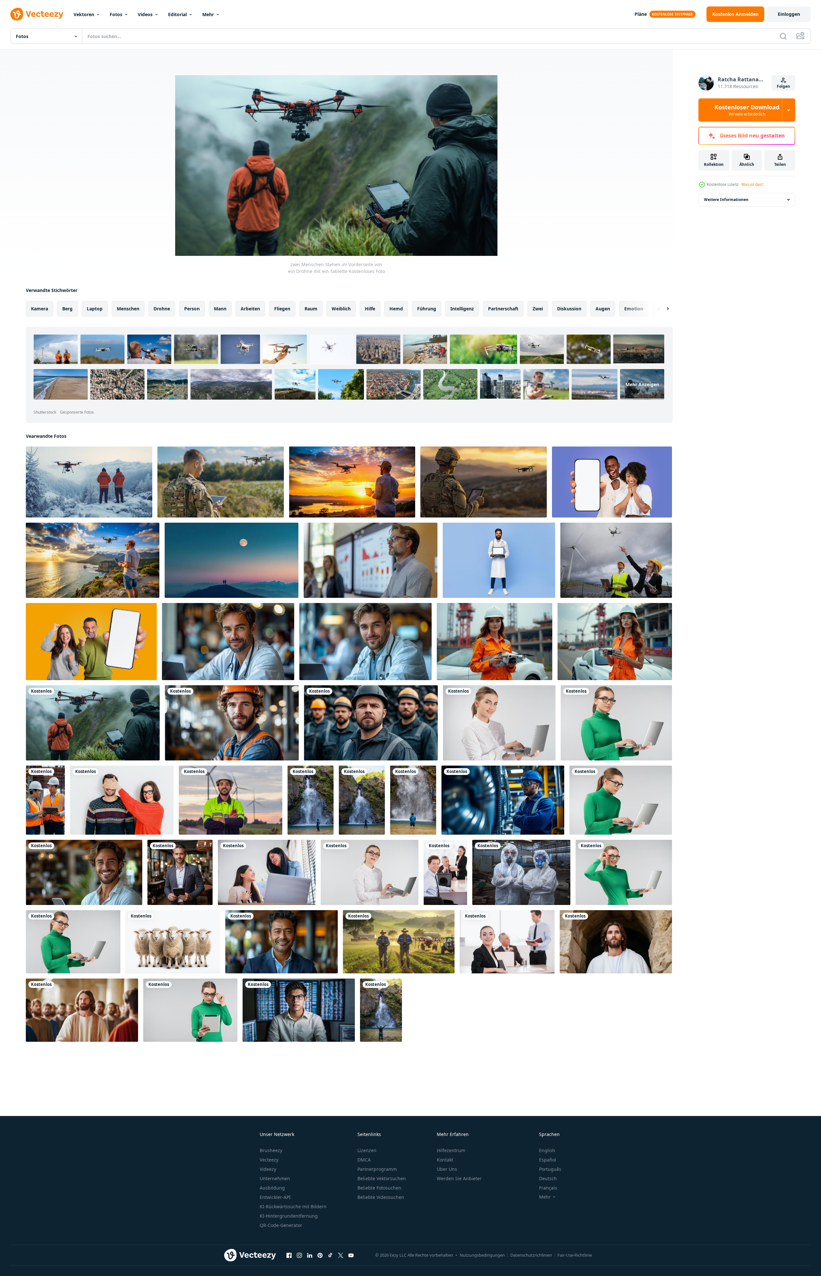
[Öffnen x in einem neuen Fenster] (340, 1255)
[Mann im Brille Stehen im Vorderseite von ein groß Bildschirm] (370, 560)
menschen (128, 309)
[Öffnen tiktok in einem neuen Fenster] (330, 1255)
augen (603, 309)
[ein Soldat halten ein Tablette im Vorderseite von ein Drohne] (483, 482)
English (547, 1150)
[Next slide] (662, 308)
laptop (95, 309)
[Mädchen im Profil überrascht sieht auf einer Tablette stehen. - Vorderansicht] (190, 1010)
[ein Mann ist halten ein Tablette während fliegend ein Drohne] (352, 482)
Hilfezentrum (451, 1150)
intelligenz (462, 309)
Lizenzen (366, 1150)
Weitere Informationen (726, 199)
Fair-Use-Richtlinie (574, 1255)
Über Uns (447, 1169)
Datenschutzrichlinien (531, 1255)
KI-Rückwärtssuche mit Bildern (293, 1206)
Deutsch (548, 1178)
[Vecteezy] (36, 14)
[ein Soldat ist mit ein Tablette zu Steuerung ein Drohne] (220, 482)
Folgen (783, 86)
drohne (162, 309)
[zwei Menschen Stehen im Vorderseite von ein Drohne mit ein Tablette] (93, 722)
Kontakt (445, 1160)
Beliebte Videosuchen (380, 1197)
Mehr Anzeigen (642, 384)
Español (547, 1160)
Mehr (208, 14)
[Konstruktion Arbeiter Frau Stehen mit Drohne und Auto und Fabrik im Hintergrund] (494, 641)
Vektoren (84, 14)
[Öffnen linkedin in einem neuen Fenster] (309, 1255)
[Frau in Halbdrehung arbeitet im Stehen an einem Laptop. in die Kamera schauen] (73, 941)
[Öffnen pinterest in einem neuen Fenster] (320, 1255)
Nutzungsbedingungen (482, 1255)
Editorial (177, 14)
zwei (538, 309)
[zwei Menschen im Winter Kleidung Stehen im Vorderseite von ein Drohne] (89, 482)
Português (550, 1169)
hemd (396, 309)
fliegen (282, 309)
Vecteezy (269, 1160)
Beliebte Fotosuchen (379, 1188)
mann (220, 309)
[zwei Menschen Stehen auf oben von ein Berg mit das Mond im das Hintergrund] (231, 560)
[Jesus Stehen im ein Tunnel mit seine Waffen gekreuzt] (616, 941)
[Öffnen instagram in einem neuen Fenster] (299, 1255)
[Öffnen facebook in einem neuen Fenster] (289, 1255)
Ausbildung (272, 1188)
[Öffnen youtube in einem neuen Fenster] (351, 1255)
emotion (633, 309)
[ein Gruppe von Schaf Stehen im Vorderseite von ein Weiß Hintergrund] (172, 941)
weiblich (341, 309)
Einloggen (789, 14)
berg (67, 309)
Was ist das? (752, 184)
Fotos (116, 14)
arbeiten (250, 309)
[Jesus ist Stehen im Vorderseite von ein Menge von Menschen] (82, 1010)
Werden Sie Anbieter (459, 1178)
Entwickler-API (275, 1197)
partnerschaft (503, 309)
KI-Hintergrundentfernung (289, 1216)
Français (548, 1188)
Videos (145, 14)
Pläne (641, 14)
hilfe (370, 309)
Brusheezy (271, 1150)
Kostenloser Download (747, 110)
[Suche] (783, 36)
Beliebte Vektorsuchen (381, 1178)
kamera (39, 309)
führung (426, 309)
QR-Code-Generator (281, 1225)
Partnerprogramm (377, 1169)
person (192, 309)
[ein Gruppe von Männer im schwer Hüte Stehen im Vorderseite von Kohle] (371, 722)
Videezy (268, 1169)
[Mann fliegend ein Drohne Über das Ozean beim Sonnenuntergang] (92, 560)
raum (311, 309)
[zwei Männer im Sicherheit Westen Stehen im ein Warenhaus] (45, 800)
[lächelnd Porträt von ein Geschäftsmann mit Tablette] (180, 872)
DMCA (364, 1160)
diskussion (569, 309)
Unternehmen (275, 1178)
